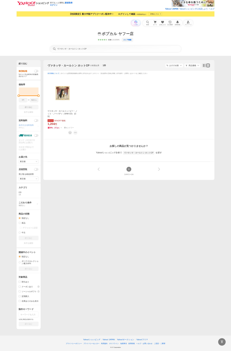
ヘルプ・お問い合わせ (144, 343)
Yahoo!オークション (125, 339)
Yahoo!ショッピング (91, 339)
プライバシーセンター (91, 343)
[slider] (19, 96)
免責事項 (123, 343)
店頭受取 (23, 169)
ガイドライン (114, 343)
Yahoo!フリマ (142, 339)
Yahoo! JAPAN (171, 9)
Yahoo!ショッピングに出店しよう (193, 9)
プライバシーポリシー (74, 343)
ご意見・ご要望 (159, 343)
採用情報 (131, 343)
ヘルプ (211, 9)
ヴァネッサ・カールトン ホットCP (68, 65)
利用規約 (104, 343)
